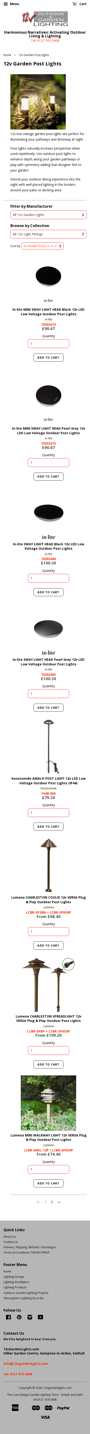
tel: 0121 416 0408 (17, 1380)
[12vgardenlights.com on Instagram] (29, 1325)
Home (7, 55)
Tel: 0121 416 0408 (45, 40)
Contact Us (10, 1248)
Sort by (15, 246)
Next (77, 277)
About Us (9, 1243)
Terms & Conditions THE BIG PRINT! (26, 1259)
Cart (82, 4)
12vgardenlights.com (57, 1394)
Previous (20, 277)
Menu (14, 4)
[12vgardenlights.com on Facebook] (8, 1325)
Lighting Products (15, 1294)
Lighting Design (13, 1283)
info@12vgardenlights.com (25, 1370)
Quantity (48, 336)
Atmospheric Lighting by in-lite (23, 1305)
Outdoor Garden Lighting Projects (25, 1299)
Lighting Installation (16, 1288)
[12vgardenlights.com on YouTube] (40, 1325)
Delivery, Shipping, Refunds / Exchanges (29, 1254)
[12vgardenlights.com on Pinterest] (19, 1325)
